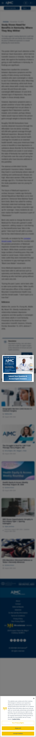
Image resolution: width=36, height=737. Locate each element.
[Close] (34, 698)
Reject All (18, 728)
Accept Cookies (18, 733)
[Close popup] (31, 358)
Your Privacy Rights (18, 723)
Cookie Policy (16, 719)
